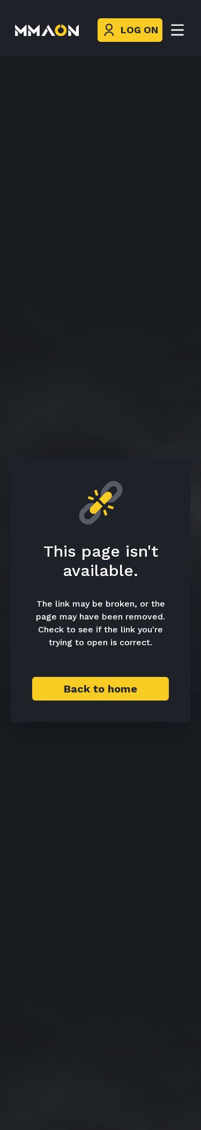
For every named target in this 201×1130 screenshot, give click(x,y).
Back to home (100, 688)
